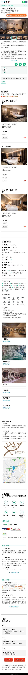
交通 (18, 78)
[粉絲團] (20, 64)
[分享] (16, 64)
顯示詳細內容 (6, 341)
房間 (9, 78)
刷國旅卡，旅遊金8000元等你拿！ (18, 15)
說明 (23, 78)
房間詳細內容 (7, 127)
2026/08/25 (5, 137)
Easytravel (16, 674)
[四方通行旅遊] (7, 2)
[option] (14, 330)
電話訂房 (14, 124)
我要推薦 (8, 660)
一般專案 (4, 131)
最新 (4, 78)
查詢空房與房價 (6, 124)
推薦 (4, 81)
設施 (14, 78)
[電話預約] (24, 64)
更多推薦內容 (19, 660)
